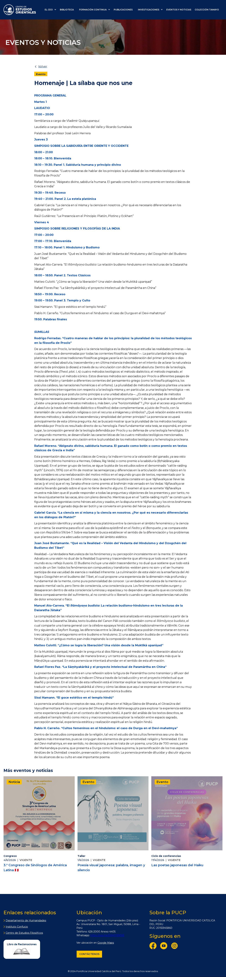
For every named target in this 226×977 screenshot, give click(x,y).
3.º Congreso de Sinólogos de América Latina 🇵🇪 (35, 867)
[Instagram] (175, 946)
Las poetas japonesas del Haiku (177, 865)
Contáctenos (89, 954)
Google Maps (105, 942)
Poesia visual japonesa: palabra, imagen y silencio (111, 867)
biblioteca (67, 9)
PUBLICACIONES (123, 9)
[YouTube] (164, 946)
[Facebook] (153, 946)
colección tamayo (207, 9)
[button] (51, 9)
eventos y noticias (178, 9)
